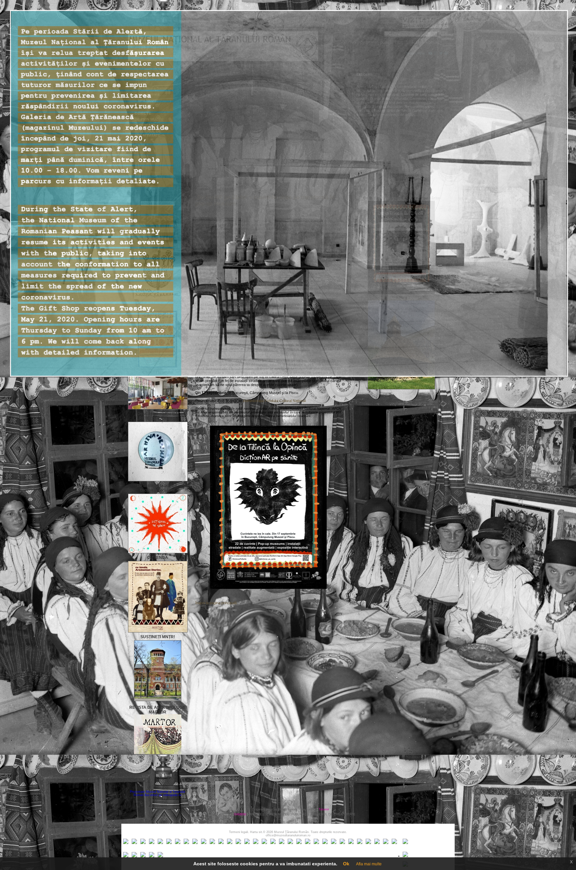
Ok (346, 863)
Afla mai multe (369, 864)
